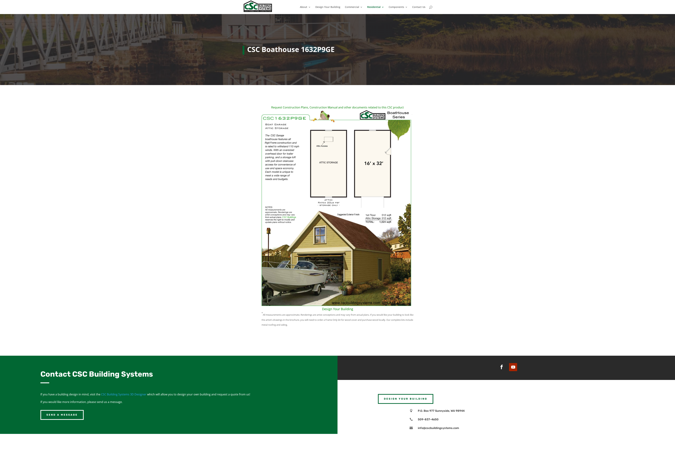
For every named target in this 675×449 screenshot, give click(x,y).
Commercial (352, 7)
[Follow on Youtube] (513, 367)
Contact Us (418, 7)
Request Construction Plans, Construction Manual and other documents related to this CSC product (337, 107)
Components (396, 7)
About (303, 7)
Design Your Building (327, 7)
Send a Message (62, 414)
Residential (374, 7)
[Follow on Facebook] (501, 367)
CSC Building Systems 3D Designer (123, 394)
